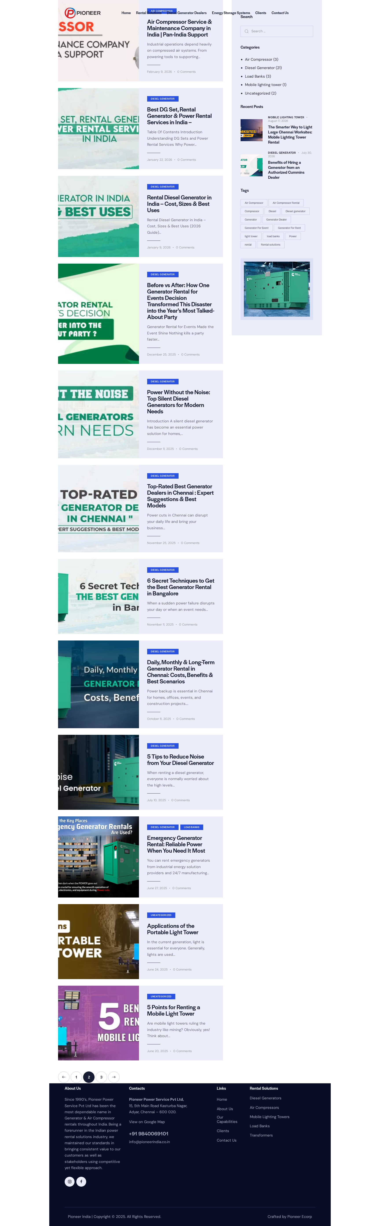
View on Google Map (147, 1121)
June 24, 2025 (157, 969)
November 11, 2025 (160, 624)
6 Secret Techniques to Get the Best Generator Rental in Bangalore (180, 586)
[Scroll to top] (368, 1201)
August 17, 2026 (278, 121)
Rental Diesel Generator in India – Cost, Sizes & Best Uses (179, 203)
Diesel (272, 211)
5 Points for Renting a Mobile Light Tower (173, 1010)
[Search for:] (277, 31)
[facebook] (81, 1182)
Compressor (252, 211)
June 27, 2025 (157, 888)
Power (293, 236)
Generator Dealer (276, 219)
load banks (273, 236)
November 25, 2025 (161, 543)
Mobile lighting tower (263, 84)
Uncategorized (161, 915)
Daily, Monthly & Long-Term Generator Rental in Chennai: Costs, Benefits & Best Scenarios (181, 671)
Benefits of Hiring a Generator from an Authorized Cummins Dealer (286, 170)
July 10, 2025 (156, 800)
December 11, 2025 (160, 449)
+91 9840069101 (148, 1133)
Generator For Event (257, 228)
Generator (251, 219)
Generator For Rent (289, 228)
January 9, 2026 (159, 247)
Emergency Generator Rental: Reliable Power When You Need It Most (176, 844)
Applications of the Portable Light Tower (172, 928)
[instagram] (70, 1182)
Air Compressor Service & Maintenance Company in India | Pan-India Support (179, 27)
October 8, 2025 (159, 719)
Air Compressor (258, 59)
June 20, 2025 (157, 1051)
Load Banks (191, 827)
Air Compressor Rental (286, 203)
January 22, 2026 (159, 160)
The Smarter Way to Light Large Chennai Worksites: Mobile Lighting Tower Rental (290, 134)
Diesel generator (295, 211)
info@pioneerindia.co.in (149, 1141)
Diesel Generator (163, 98)
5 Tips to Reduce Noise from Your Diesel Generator (180, 759)
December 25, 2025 (161, 354)
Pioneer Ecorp (299, 1216)
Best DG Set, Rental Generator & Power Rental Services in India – (179, 115)
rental (248, 244)
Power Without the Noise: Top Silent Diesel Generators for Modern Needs (178, 401)
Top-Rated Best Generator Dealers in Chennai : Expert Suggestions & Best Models (180, 495)
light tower (251, 236)
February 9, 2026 (159, 72)
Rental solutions (270, 244)
